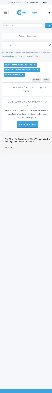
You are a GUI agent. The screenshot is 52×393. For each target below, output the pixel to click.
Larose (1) (8, 147)
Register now (27, 124)
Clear (46, 79)
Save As (36, 79)
